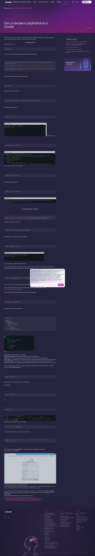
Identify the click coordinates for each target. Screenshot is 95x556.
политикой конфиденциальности (52, 280)
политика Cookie (35, 281)
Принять (61, 284)
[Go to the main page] (8, 2)
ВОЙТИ (87, 1)
